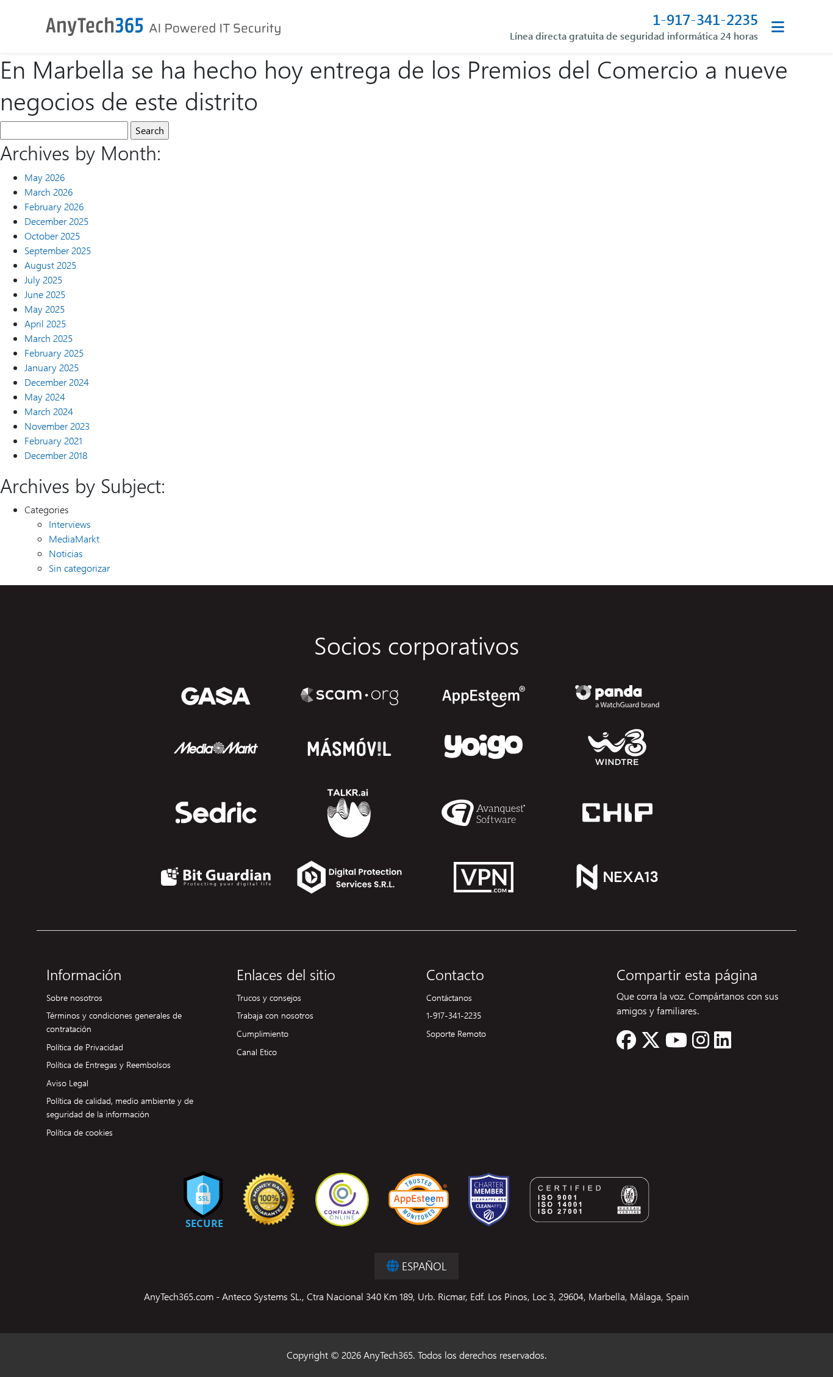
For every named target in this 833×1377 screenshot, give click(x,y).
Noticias (66, 553)
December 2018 (55, 455)
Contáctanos (449, 997)
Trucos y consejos (269, 997)
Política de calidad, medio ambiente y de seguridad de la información (119, 1107)
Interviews (70, 524)
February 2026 (54, 206)
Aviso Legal (67, 1082)
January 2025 (51, 367)
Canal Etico (257, 1051)
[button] (626, 1043)
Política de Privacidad (84, 1047)
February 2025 (54, 352)
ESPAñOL (422, 1265)
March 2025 (48, 338)
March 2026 (48, 191)
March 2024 (48, 411)
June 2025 (44, 294)
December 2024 (56, 381)
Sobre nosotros (74, 997)
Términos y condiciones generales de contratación (114, 1021)
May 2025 (44, 308)
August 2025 (50, 264)
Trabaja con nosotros (275, 1015)
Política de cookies (79, 1132)
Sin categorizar (79, 567)
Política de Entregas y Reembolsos (108, 1064)
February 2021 (53, 440)
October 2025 (52, 235)
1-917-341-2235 (705, 19)
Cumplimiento (262, 1033)
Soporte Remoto (456, 1033)
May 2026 (44, 177)
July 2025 (43, 279)
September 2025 (57, 250)
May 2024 (44, 396)
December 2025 (56, 221)
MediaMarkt (74, 538)
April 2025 (45, 323)
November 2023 (57, 425)
